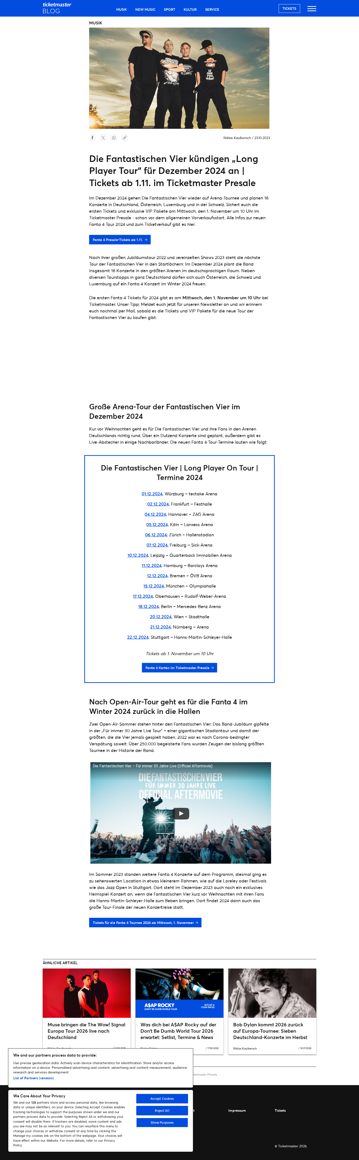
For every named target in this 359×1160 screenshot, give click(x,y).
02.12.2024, (158, 504)
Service (212, 9)
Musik (121, 9)
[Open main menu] (311, 10)
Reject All (162, 1110)
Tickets (289, 8)
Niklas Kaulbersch (237, 137)
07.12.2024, (158, 545)
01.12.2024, (152, 494)
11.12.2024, (152, 565)
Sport (169, 9)
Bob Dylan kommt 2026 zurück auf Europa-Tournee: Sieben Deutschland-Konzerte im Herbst (270, 1030)
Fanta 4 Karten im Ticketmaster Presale (177, 667)
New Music (145, 9)
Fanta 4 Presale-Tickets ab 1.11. (118, 239)
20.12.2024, (161, 617)
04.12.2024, (156, 514)
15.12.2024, (154, 586)
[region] (100, 1100)
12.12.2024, (158, 576)
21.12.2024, (161, 627)
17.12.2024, (143, 596)
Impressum (237, 1110)
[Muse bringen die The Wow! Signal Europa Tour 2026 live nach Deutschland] (87, 993)
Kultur (190, 9)
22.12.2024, (138, 637)
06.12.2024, (156, 535)
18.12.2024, (149, 606)
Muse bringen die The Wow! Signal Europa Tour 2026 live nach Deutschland (86, 1030)
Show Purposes (162, 1122)
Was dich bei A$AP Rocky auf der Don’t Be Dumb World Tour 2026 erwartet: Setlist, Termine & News (178, 1030)
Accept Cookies (162, 1098)
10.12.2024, (138, 555)
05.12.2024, (157, 524)
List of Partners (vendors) (33, 1078)
